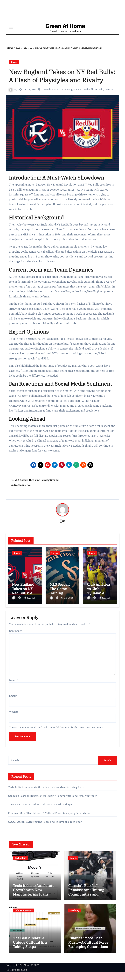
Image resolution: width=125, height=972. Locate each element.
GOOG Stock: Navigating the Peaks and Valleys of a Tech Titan (45, 822)
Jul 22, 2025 (29, 597)
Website (13, 711)
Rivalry (100, 89)
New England (70, 89)
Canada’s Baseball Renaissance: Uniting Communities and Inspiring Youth (52, 796)
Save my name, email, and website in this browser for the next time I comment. (58, 727)
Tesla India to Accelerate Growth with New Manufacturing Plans (46, 787)
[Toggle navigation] (11, 28)
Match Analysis (52, 89)
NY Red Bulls (86, 89)
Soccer (14, 61)
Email (13, 696)
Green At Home (65, 26)
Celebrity (74, 910)
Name (13, 680)
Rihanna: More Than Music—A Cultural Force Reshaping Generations (49, 813)
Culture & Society (24, 910)
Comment (15, 631)
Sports (73, 857)
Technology (20, 857)
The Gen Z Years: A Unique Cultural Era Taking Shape (40, 804)
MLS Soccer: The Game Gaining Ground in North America (62, 593)
